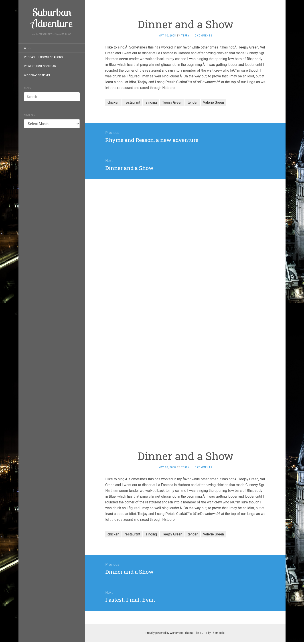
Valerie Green (213, 102)
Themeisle (218, 632)
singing (151, 102)
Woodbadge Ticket (37, 75)
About (28, 48)
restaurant (132, 102)
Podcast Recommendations (43, 57)
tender (193, 102)
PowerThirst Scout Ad (40, 66)
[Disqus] (185, 234)
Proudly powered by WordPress (164, 632)
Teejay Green (172, 102)
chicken (113, 102)
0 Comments (203, 35)
